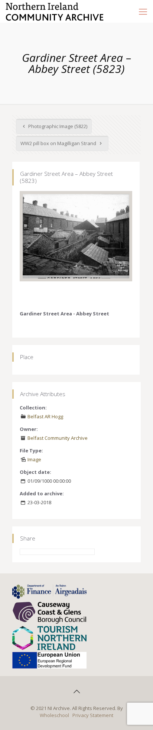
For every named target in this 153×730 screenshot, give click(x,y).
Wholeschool (54, 715)
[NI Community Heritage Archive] (55, 11)
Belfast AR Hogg (45, 416)
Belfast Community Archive (57, 438)
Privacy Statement (92, 715)
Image (34, 459)
